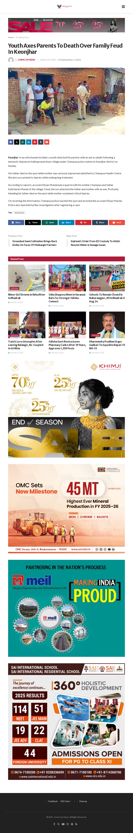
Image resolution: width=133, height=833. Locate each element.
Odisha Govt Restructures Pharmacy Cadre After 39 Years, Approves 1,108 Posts (67, 345)
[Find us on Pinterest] (72, 824)
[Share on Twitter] (16, 142)
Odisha (77, 59)
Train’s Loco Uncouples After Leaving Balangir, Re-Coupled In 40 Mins (25, 345)
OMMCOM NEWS (26, 59)
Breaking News (22, 37)
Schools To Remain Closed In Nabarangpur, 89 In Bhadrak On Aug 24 (107, 298)
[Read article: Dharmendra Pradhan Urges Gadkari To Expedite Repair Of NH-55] (108, 325)
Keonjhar (19, 212)
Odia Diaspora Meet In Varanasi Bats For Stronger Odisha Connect (67, 298)
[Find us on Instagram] (67, 824)
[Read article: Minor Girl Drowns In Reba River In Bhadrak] (26, 278)
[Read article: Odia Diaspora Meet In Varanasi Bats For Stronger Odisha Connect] (67, 278)
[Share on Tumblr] (40, 142)
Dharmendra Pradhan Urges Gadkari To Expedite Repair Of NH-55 (107, 345)
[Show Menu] (123, 6)
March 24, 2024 (48, 59)
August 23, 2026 (16, 302)
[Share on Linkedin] (28, 142)
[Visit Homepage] (64, 6)
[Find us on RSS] (76, 824)
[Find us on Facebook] (54, 824)
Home (11, 37)
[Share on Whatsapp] (22, 142)
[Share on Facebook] (10, 142)
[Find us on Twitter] (58, 824)
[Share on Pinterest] (34, 142)
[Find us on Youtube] (63, 824)
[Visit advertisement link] (66, 27)
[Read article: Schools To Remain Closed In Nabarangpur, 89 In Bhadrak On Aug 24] (108, 278)
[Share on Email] (46, 142)
